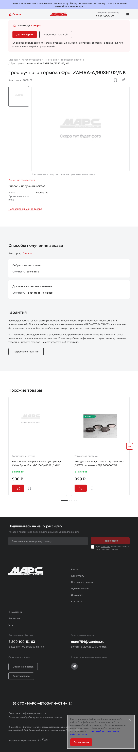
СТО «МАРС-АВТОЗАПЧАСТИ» (42, 703)
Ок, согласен (81, 742)
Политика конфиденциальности (27, 713)
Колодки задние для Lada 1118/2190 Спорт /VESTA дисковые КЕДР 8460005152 (99, 463)
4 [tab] (74, 500)
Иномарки (77, 595)
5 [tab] (76, 500)
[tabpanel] (37, 446)
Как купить (77, 575)
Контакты (76, 601)
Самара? (36, 25)
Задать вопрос (21, 676)
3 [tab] (71, 500)
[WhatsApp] (122, 84)
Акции (75, 569)
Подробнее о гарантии (26, 351)
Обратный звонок (23, 666)
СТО (10, 624)
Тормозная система (23, 456)
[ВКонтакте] (112, 84)
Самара (27, 253)
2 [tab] (69, 500)
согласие (105, 546)
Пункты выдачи (80, 588)
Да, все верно (24, 34)
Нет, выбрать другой (56, 34)
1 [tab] (64, 500)
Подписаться (110, 540)
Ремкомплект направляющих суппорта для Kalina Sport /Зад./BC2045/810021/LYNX (37, 463)
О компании (15, 611)
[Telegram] (106, 84)
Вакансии (14, 618)
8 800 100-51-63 (105, 16)
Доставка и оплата (82, 582)
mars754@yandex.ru (87, 641)
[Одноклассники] (117, 84)
